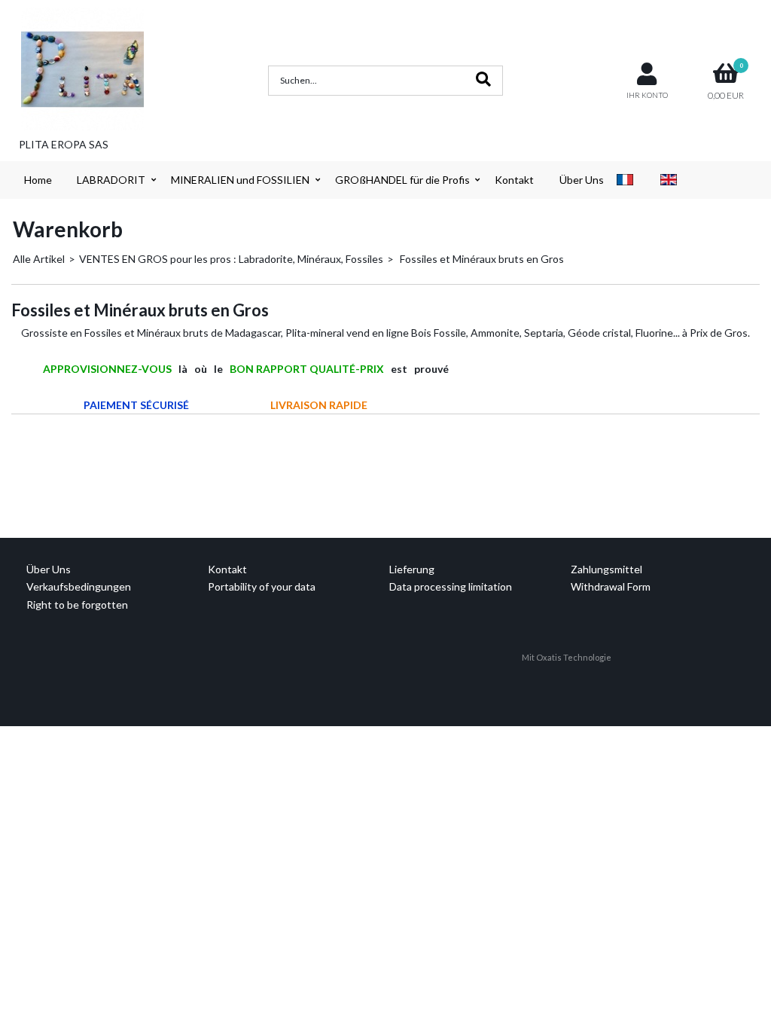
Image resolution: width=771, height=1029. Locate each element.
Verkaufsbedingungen (78, 586)
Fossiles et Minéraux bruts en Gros (481, 258)
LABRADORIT (111, 179)
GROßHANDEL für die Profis (402, 179)
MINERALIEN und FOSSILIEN (240, 179)
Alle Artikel (39, 258)
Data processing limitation (450, 586)
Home (38, 179)
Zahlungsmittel (606, 569)
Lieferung (411, 569)
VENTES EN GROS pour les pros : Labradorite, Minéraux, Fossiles (231, 258)
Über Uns (581, 179)
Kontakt (514, 179)
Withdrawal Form (611, 586)
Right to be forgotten (77, 604)
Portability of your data (261, 586)
